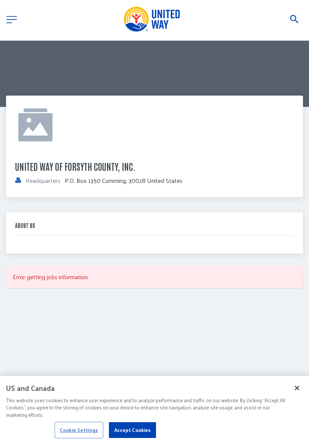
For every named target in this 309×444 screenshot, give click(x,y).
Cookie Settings (79, 430)
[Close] (297, 388)
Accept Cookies (132, 430)
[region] (154, 410)
